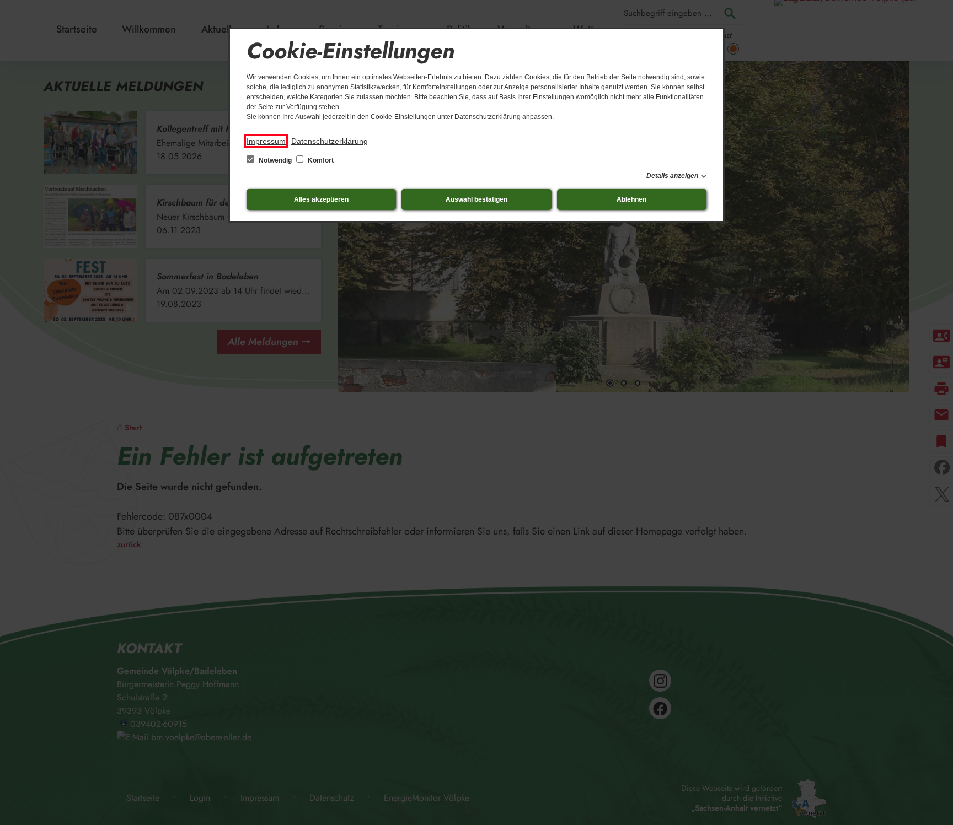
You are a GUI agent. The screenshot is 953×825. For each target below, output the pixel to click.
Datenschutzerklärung (329, 141)
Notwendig (275, 160)
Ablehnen (631, 199)
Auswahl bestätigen (476, 199)
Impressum (266, 141)
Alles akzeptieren (321, 199)
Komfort (320, 160)
